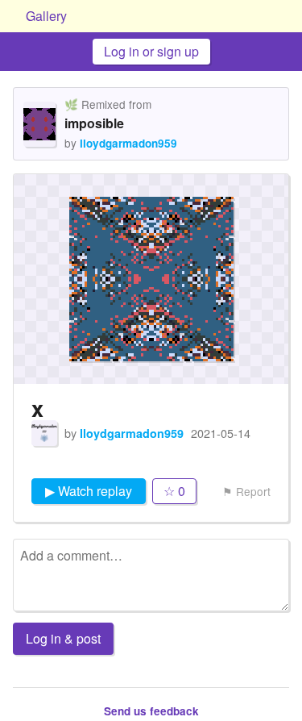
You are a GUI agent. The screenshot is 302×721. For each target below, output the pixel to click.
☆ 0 (174, 490)
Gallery (46, 15)
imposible (94, 123)
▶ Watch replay (88, 490)
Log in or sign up (151, 51)
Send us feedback (151, 711)
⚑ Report (246, 491)
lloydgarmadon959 (128, 143)
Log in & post (63, 638)
